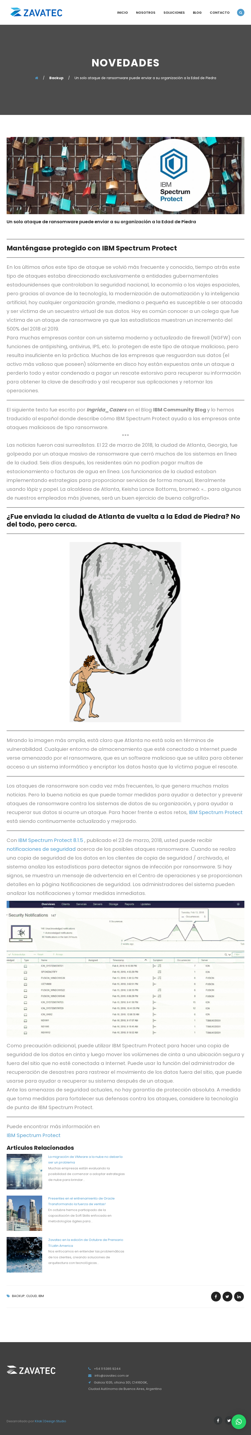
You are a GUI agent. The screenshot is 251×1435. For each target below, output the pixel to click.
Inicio (122, 12)
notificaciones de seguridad (41, 849)
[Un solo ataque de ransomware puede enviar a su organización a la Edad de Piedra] (216, 1296)
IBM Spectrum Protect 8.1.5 (50, 840)
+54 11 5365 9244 (107, 1368)
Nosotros (145, 12)
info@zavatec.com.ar (112, 1375)
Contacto (220, 12)
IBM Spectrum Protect (216, 812)
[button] (238, 1421)
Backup (18, 1296)
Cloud (31, 1296)
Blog (197, 12)
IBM (41, 1296)
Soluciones (174, 12)
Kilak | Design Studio (50, 1421)
